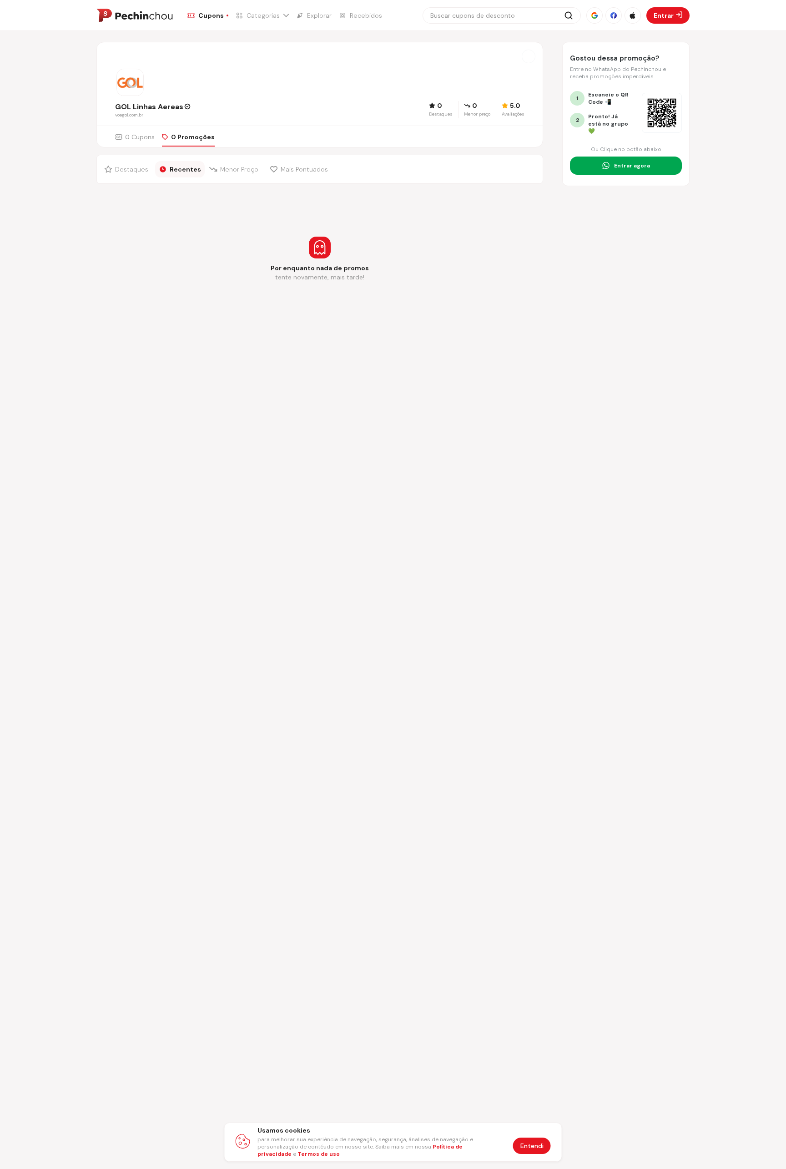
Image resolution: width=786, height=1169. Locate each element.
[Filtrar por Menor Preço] (235, 169)
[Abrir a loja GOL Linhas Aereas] (528, 56)
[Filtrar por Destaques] (127, 169)
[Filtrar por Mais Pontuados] (301, 169)
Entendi (532, 1146)
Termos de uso (318, 1154)
